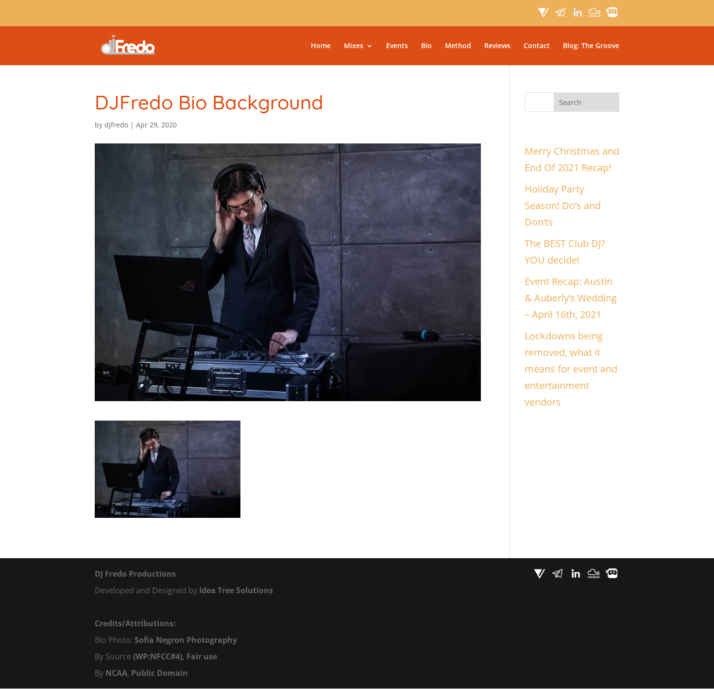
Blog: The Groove (591, 46)
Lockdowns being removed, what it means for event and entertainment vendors (571, 368)
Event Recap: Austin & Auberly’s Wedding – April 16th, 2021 (571, 298)
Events (397, 46)
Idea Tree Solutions (236, 590)
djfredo (116, 124)
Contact (537, 46)
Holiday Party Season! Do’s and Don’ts (563, 205)
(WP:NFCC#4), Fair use (175, 656)
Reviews (497, 46)
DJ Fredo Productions (135, 573)
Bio (426, 46)
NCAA (116, 673)
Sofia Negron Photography (186, 640)
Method (458, 46)
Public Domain (159, 673)
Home (321, 46)
